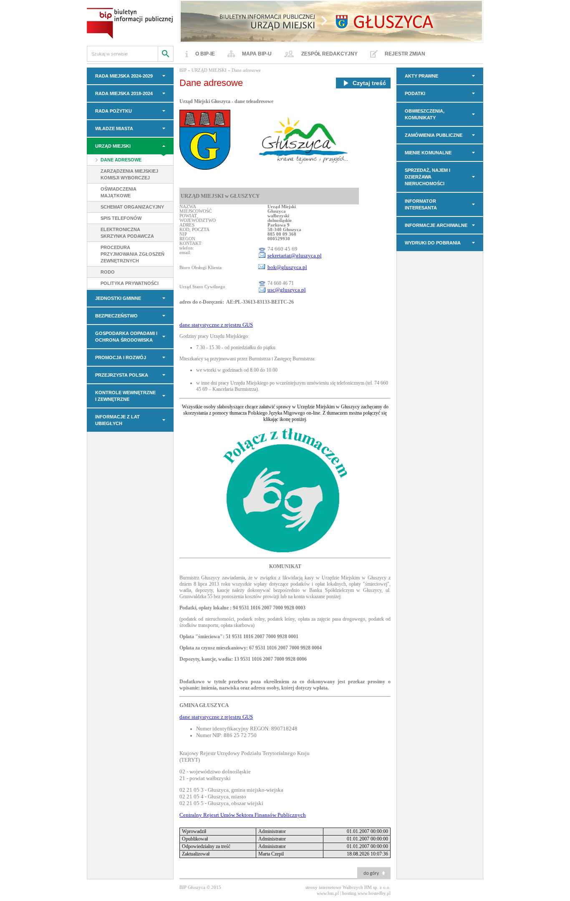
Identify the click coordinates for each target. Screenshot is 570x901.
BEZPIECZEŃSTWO (116, 315)
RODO (108, 271)
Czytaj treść (369, 83)
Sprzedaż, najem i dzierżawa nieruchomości (427, 177)
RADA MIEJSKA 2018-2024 (124, 93)
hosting (349, 893)
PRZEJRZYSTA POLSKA (121, 375)
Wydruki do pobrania (433, 242)
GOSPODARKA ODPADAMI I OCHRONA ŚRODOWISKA (126, 336)
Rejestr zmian (405, 54)
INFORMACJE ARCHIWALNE (436, 225)
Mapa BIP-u (257, 54)
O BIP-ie (205, 54)
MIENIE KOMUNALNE (428, 152)
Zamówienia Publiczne (433, 135)
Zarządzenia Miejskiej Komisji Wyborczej (129, 174)
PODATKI (415, 93)
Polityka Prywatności (130, 283)
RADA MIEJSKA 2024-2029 (124, 75)
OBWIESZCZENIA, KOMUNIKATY (424, 114)
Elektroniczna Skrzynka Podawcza (127, 233)
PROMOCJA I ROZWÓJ (120, 357)
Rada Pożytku (113, 110)
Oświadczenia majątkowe (118, 192)
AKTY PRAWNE (421, 75)
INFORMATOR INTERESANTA (421, 204)
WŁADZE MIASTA (114, 128)
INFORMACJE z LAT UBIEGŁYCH (117, 420)
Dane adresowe (121, 159)
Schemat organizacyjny (132, 206)
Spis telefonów (121, 218)
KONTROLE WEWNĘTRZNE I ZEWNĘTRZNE (125, 396)
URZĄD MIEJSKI (113, 145)
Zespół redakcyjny (329, 54)
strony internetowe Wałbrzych (334, 887)
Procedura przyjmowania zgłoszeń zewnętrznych (132, 254)
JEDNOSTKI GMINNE (118, 298)
